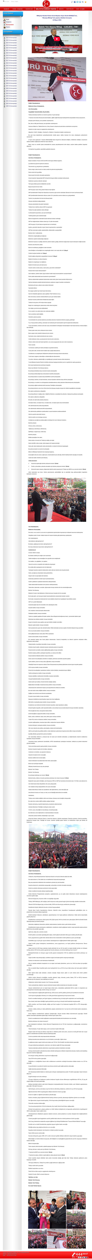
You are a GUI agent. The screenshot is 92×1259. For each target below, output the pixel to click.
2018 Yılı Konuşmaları (11, 58)
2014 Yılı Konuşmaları (11, 68)
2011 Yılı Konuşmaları (11, 75)
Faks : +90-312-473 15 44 (9, 1255)
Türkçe (12, 1)
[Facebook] (75, 2)
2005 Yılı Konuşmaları (11, 91)
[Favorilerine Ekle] (85, 2)
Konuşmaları (10, 24)
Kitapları (8, 27)
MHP (46, 9)
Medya (61, 9)
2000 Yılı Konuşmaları (11, 103)
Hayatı (7, 19)
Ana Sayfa (4, 1)
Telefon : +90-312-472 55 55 (10, 1254)
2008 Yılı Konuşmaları (11, 83)
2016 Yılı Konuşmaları (11, 63)
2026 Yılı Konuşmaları (11, 37)
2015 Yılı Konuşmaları (11, 65)
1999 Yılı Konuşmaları (11, 106)
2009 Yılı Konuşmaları (11, 80)
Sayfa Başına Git (90, 1257)
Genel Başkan (17, 9)
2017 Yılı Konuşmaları (11, 60)
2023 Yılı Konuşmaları (11, 45)
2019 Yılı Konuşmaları (11, 55)
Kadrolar (29, 9)
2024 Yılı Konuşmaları (11, 42)
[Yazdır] (83, 2)
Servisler (70, 9)
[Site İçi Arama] (72, 2)
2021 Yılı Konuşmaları (11, 50)
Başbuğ (7, 9)
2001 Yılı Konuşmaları (11, 101)
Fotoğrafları (9, 22)
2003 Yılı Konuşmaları (11, 96)
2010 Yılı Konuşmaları (11, 78)
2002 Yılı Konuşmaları (11, 98)
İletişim (80, 9)
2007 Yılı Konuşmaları (11, 85)
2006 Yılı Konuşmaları (11, 88)
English (16, 1)
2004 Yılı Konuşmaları (11, 93)
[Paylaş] (80, 2)
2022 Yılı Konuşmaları (11, 47)
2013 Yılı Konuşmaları (11, 70)
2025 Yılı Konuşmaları (11, 40)
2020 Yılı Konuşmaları (11, 53)
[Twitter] (77, 2)
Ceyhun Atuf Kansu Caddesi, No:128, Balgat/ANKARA (16, 1252)
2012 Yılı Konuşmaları (11, 73)
